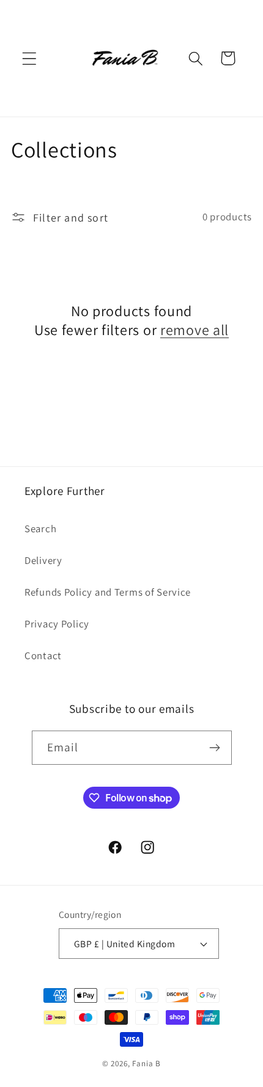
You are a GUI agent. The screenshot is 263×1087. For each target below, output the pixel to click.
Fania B (146, 1063)
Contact (43, 655)
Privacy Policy (56, 623)
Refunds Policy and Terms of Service (107, 592)
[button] (29, 58)
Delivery (43, 560)
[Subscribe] (215, 748)
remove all (194, 329)
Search (40, 528)
